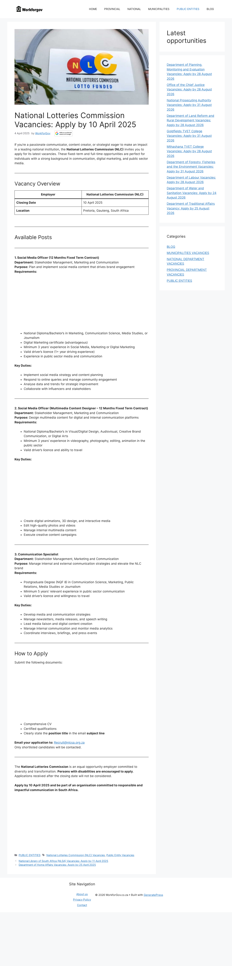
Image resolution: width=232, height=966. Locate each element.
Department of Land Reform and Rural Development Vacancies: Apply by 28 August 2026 (190, 120)
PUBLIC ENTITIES (188, 9)
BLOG (210, 9)
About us (82, 894)
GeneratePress (153, 895)
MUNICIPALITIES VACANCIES (188, 253)
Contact (82, 905)
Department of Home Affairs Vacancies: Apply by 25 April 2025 (57, 864)
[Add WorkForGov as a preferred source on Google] (63, 133)
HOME (93, 9)
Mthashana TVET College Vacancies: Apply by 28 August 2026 (189, 151)
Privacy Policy (82, 899)
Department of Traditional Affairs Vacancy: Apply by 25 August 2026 (191, 208)
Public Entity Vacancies (120, 855)
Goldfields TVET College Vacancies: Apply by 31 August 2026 (189, 135)
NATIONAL (134, 9)
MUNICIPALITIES (158, 9)
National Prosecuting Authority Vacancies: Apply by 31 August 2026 (189, 104)
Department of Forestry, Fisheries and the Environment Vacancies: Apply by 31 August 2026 (191, 166)
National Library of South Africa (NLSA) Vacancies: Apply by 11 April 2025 (63, 860)
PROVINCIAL (112, 9)
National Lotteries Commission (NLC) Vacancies (75, 855)
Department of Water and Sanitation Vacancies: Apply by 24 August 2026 (191, 192)
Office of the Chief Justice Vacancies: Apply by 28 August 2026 (189, 89)
